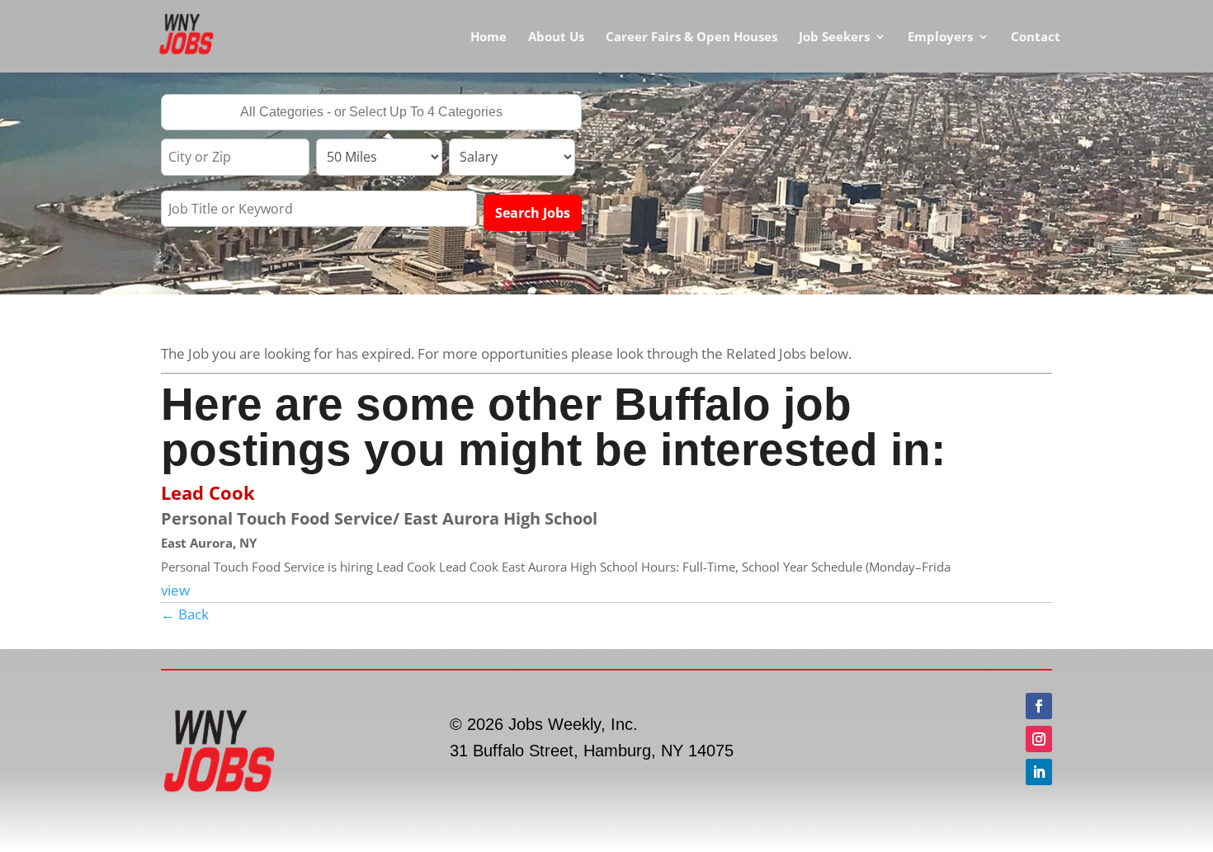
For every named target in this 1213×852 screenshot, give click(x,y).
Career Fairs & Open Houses (691, 38)
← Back (185, 614)
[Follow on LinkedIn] (1039, 772)
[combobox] (371, 112)
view (175, 590)
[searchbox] (371, 113)
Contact (1035, 38)
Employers (940, 38)
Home (488, 38)
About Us (556, 38)
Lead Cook (208, 492)
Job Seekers (834, 38)
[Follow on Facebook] (1039, 706)
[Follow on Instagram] (1039, 739)
